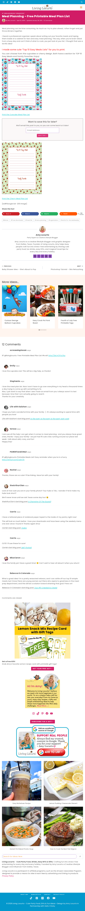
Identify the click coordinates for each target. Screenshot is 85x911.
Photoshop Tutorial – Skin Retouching (67, 268)
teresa (13, 429)
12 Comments (48, 20)
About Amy (24, 894)
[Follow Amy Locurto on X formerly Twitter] (38, 256)
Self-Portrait (26, 547)
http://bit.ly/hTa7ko (56, 355)
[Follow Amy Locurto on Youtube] (46, 256)
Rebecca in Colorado (20, 573)
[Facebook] (15, 2)
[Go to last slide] (4, 307)
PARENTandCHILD (18, 452)
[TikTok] (7, 2)
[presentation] (14, 300)
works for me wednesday (70, 220)
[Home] (2, 13)
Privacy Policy (8, 876)
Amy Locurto (11, 20)
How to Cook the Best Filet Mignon (63, 849)
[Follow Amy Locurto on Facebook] (35, 256)
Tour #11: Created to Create (45, 588)
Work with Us (36, 894)
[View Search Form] (81, 2)
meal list (28, 220)
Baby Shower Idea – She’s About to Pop (19, 268)
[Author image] (3, 20)
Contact (47, 894)
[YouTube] (19, 2)
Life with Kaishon (18, 406)
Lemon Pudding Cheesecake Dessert (63, 803)
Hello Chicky (50, 906)
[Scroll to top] (80, 903)
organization (53, 220)
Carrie (13, 511)
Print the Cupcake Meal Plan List (16, 114)
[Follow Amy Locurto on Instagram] (42, 256)
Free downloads (17, 220)
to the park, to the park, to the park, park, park (49, 419)
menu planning (40, 220)
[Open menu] (81, 7)
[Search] (80, 856)
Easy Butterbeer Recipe (22, 803)
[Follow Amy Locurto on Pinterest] (50, 256)
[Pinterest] (11, 2)
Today (24, 528)
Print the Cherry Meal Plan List (15, 198)
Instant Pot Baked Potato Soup (21, 849)
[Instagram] (3, 2)
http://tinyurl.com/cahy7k (13, 459)
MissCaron (15, 557)
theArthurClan (17, 485)
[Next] (80, 307)
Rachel (13, 469)
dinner (5, 220)
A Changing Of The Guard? (39, 501)
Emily (12, 365)
